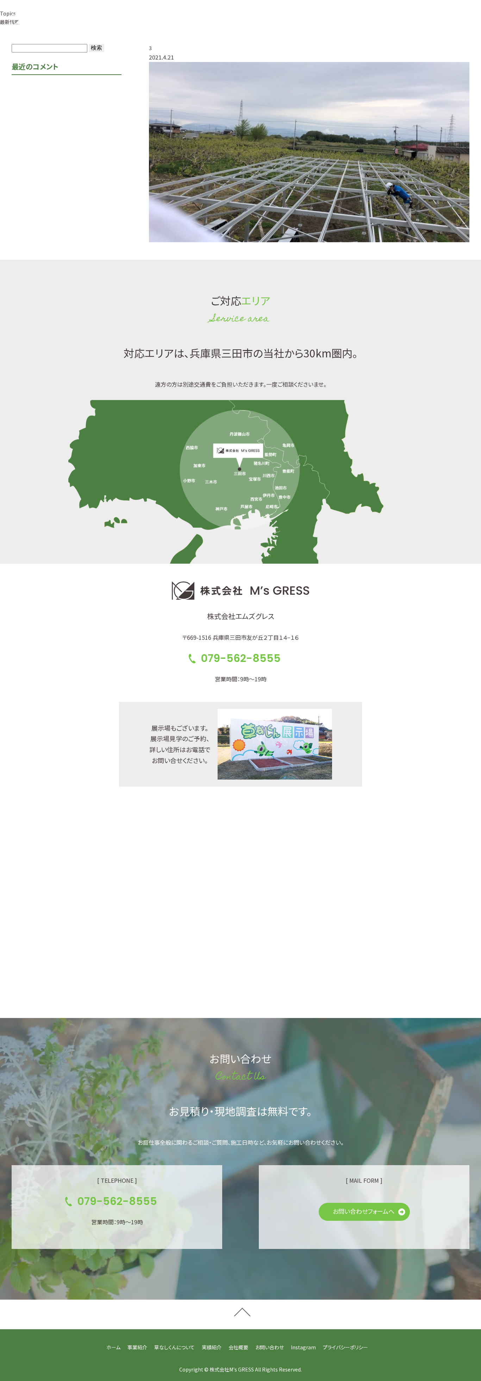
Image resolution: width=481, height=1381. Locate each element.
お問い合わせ (269, 1347)
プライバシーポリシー (345, 1347)
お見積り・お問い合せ (416, 20)
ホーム (113, 1347)
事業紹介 (129, 21)
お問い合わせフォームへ (363, 1211)
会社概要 (254, 21)
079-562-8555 (329, 21)
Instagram (303, 1347)
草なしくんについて (174, 21)
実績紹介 (220, 21)
